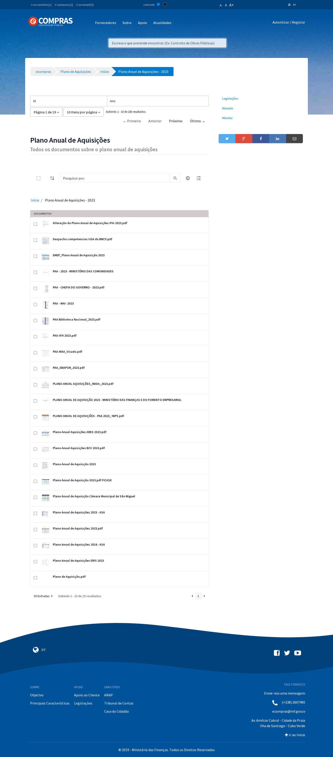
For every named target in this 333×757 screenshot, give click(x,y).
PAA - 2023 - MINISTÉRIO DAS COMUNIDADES (83, 271)
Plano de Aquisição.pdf (69, 577)
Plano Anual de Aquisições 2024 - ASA (79, 544)
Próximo (175, 121)
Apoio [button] (142, 22)
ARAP (108, 695)
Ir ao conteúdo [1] (41, 4)
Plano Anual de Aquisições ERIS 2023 (78, 560)
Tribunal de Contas (118, 703)
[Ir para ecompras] (50, 21)
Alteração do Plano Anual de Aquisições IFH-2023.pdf (90, 223)
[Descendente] (53, 178)
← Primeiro (132, 121)
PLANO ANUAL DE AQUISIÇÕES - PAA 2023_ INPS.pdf (88, 416)
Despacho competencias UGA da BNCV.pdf (82, 239)
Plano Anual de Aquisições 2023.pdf (78, 528)
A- (221, 5)
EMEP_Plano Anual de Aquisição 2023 (78, 255)
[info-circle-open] (187, 178)
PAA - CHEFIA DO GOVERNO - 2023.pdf (78, 287)
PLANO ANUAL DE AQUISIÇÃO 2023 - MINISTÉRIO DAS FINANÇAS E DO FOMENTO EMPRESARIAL (117, 400)
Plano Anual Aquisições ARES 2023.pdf (79, 432)
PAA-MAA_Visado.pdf (67, 352)
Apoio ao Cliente (87, 695)
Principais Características (50, 703)
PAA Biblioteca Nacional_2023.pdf (76, 319)
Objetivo (36, 695)
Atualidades (162, 22)
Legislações (83, 703)
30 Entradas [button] (42, 596)
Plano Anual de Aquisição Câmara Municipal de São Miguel (94, 496)
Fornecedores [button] (105, 22)
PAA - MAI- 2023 (63, 303)
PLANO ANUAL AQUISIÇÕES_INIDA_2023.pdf (83, 384)
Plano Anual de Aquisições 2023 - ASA (79, 512)
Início (35, 200)
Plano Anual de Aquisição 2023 (74, 464)
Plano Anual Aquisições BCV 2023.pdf (79, 448)
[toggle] (46, 178)
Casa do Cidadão (116, 711)
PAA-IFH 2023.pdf (65, 335)
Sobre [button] (127, 22)
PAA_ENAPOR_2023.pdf (69, 368)
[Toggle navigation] (79, 23)
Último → (197, 121)
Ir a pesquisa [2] (64, 4)
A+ (231, 4)
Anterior (155, 121)
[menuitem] (261, 98)
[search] (175, 178)
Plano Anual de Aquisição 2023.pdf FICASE (82, 480)
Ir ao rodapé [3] (85, 4)
